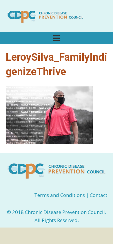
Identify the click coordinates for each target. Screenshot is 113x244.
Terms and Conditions (60, 195)
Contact (98, 195)
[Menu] (56, 38)
